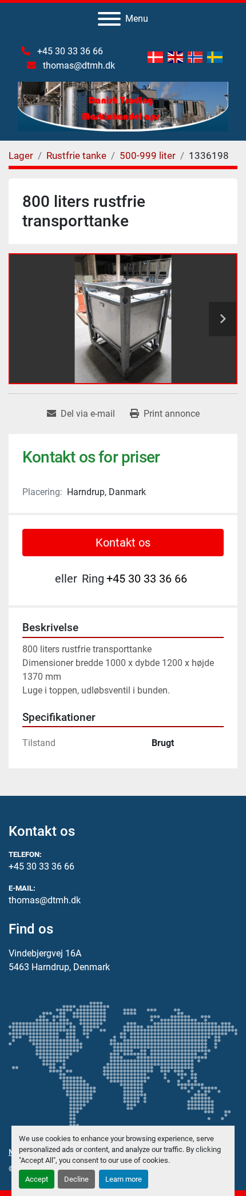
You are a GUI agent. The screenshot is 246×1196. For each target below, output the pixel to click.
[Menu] (109, 19)
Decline (76, 1179)
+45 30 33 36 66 (69, 51)
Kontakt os (123, 542)
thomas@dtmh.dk (78, 65)
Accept (36, 1179)
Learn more (123, 1179)
